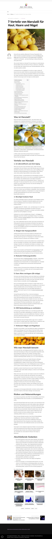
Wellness (23, 18)
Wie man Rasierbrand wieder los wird (20, 106)
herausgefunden (21, 224)
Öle (36, 508)
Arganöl (25, 70)
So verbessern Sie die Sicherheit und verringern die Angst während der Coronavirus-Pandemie (19, 108)
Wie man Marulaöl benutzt (18, 91)
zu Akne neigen (34, 281)
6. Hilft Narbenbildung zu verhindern (20, 89)
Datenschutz (27, 537)
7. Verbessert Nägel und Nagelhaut (20, 90)
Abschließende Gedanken (18, 93)
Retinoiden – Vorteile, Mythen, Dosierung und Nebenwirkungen (21, 111)
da (38, 208)
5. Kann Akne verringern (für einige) (20, 88)
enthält (16, 207)
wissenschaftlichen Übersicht (31, 146)
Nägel (32, 508)
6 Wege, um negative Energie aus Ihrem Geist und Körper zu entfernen (21, 102)
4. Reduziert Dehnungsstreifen (19, 87)
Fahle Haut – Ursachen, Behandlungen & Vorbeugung (20, 105)
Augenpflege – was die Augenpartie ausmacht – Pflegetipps (21, 96)
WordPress (22, 537)
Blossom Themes (10, 537)
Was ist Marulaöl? (17, 81)
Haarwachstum (36, 249)
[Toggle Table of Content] (27, 80)
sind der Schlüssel (26, 217)
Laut (15, 175)
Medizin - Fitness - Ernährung (19, 535)
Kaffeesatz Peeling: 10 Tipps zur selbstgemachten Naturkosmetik (19, 100)
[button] (2, 537)
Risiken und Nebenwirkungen (18, 92)
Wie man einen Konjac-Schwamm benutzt (20, 113)
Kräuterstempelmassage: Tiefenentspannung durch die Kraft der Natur (21, 98)
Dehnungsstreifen (28, 258)
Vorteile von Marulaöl (17, 82)
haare (22, 508)
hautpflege (27, 508)
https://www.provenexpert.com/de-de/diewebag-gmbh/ (18, 529)
